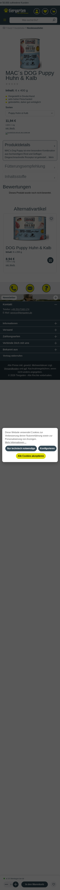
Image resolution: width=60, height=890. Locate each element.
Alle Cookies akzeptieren (31, 456)
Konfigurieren (47, 448)
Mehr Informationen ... (15, 442)
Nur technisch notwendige (21, 448)
